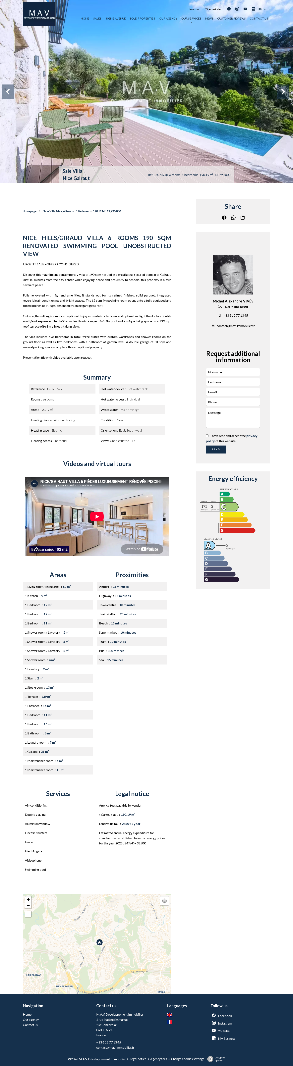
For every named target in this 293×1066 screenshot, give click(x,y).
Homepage (29, 211)
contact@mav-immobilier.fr (236, 326)
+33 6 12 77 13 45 (235, 315)
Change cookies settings (187, 1059)
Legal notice (138, 1059)
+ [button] (28, 899)
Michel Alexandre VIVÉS (233, 301)
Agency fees (158, 1059)
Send (216, 449)
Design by (220, 1059)
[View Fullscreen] (28, 914)
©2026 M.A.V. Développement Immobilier (97, 1059)
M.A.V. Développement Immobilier (119, 1014)
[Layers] (164, 900)
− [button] (28, 905)
